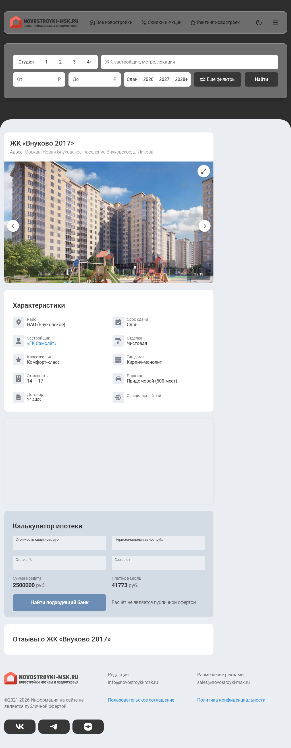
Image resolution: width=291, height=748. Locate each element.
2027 (164, 79)
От (19, 79)
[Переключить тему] (258, 22)
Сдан (132, 79)
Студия (26, 62)
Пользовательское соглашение (141, 700)
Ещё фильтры (221, 79)
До (76, 79)
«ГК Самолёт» (42, 343)
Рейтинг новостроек (218, 22)
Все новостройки (114, 22)
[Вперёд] (205, 226)
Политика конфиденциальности (231, 700)
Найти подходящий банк (59, 602)
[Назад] (13, 226)
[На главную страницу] (44, 26)
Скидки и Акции (165, 22)
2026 (148, 79)
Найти (261, 79)
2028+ (181, 79)
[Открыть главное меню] (274, 22)
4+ (89, 62)
